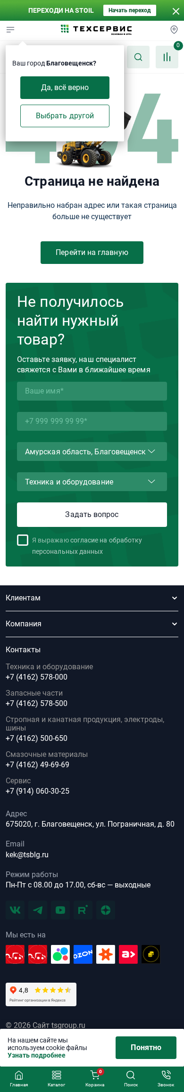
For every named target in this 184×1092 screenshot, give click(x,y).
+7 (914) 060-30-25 (37, 791)
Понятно (146, 1047)
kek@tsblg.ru (27, 854)
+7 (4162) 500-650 (36, 738)
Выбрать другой (65, 115)
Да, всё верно (65, 87)
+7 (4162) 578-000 (36, 677)
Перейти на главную (92, 252)
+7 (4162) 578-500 (36, 703)
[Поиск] (138, 57)
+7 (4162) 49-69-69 (37, 765)
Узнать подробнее (37, 1055)
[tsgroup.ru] (96, 31)
